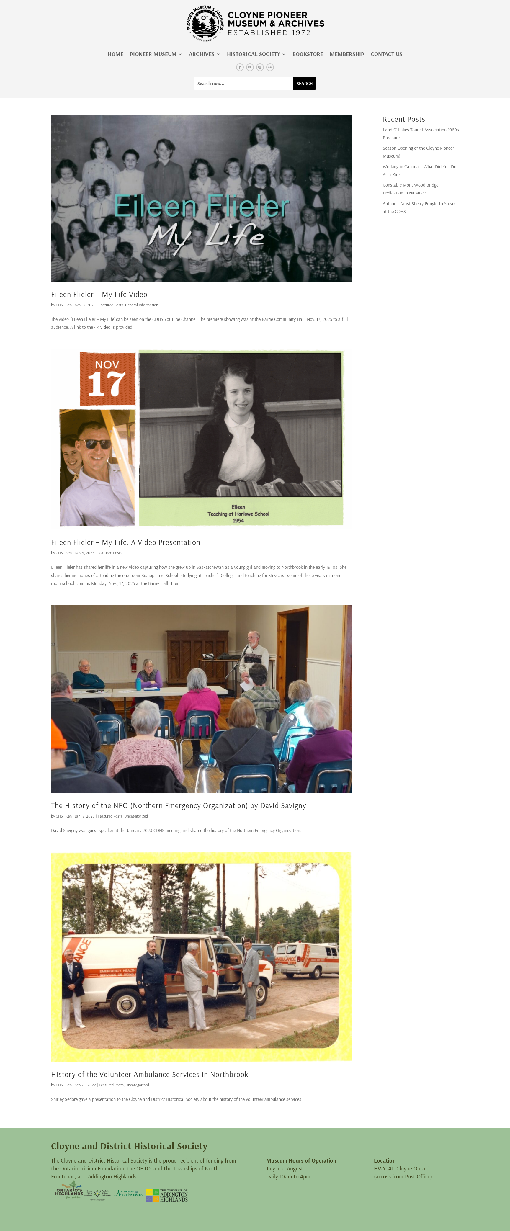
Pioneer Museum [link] (153, 54)
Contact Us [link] (386, 54)
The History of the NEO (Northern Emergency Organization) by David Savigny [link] (178, 805)
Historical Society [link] (253, 54)
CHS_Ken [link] (64, 305)
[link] (255, 23)
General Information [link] (141, 305)
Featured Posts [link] (111, 305)
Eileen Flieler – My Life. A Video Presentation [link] (125, 542)
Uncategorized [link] (136, 816)
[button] (240, 67)
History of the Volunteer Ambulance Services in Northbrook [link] (150, 1074)
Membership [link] (347, 54)
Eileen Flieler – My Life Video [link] (99, 294)
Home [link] (115, 54)
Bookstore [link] (307, 54)
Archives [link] (202, 54)
